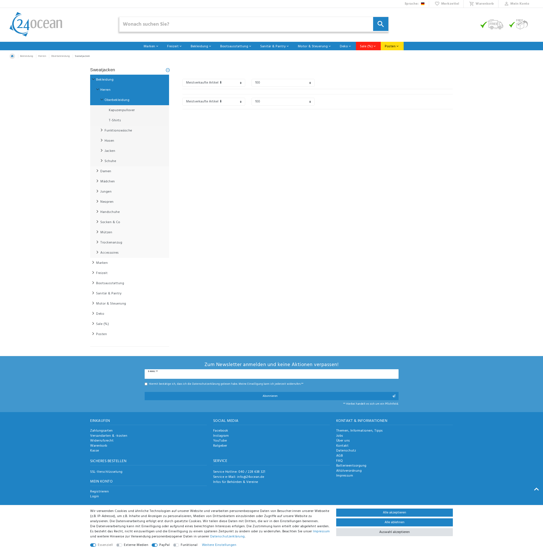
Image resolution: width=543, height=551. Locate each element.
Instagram (221, 436)
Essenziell (105, 545)
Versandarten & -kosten (108, 436)
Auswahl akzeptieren (394, 532)
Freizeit (173, 46)
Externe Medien (136, 545)
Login (94, 497)
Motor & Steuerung (313, 46)
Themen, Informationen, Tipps (359, 431)
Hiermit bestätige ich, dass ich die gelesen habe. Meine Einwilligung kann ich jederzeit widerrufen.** (226, 384)
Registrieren (99, 492)
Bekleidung (199, 46)
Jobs (339, 436)
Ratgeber (220, 446)
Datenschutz (346, 451)
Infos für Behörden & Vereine (235, 482)
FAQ (339, 461)
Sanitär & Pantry (273, 46)
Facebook (220, 431)
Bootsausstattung (234, 46)
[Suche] (380, 24)
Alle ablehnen (394, 522)
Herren (42, 56)
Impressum (344, 476)
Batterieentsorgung (351, 466)
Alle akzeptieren (394, 512)
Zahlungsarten (101, 431)
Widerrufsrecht (101, 441)
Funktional (189, 545)
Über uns (343, 441)
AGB (339, 456)
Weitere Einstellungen (219, 545)
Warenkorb (98, 446)
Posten (390, 46)
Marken (149, 46)
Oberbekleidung (60, 56)
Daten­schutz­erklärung (227, 536)
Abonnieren (270, 396)
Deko (344, 46)
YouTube (220, 441)
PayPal (164, 545)
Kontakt (342, 446)
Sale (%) (366, 46)
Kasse (94, 451)
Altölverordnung (349, 471)
